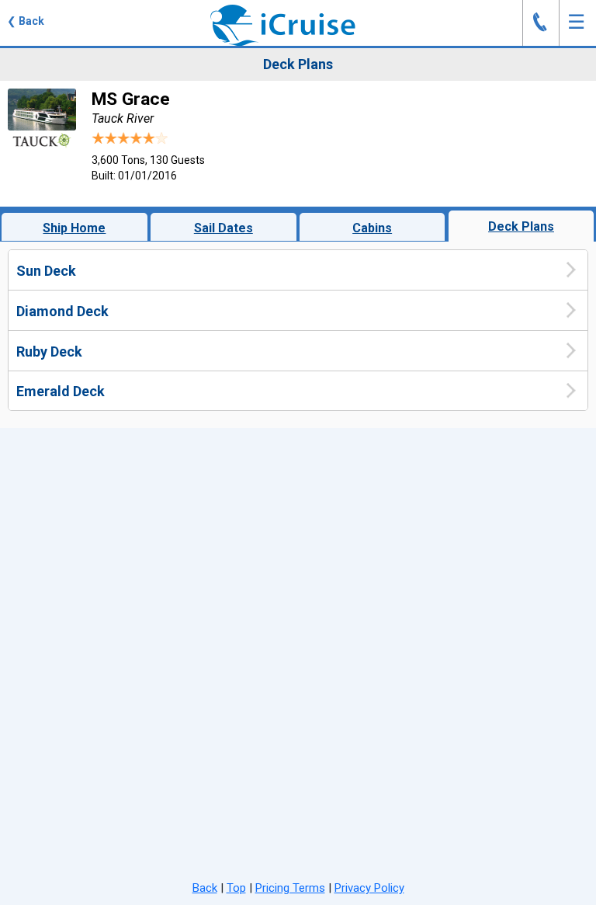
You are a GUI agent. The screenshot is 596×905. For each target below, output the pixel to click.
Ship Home (74, 228)
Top (236, 888)
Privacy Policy (369, 888)
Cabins (372, 228)
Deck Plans (521, 226)
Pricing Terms (290, 888)
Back (204, 888)
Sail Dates (223, 228)
